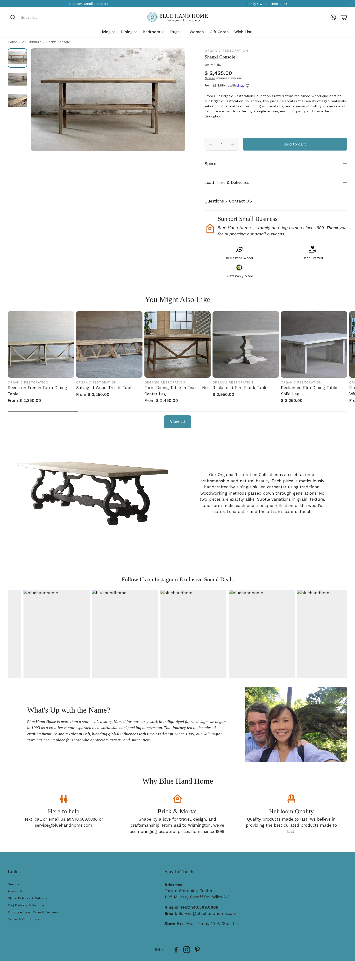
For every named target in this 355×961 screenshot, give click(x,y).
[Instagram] (186, 949)
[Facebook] (176, 949)
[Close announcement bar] (350, 3)
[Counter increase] (232, 144)
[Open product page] (41, 344)
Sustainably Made (239, 276)
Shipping (210, 78)
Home (12, 42)
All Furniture (31, 42)
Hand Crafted (312, 258)
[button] (42, 17)
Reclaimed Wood (239, 258)
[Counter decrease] (210, 144)
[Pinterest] (197, 949)
